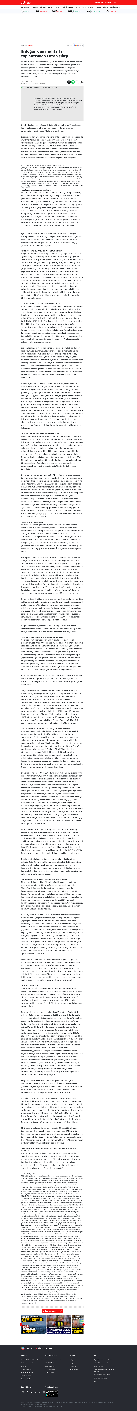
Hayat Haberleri (26, 1376)
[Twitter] (31, 1392)
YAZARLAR (34, 7)
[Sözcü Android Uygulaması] (51, 1395)
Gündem (30, 45)
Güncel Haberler (51, 1355)
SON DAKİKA (25, 7)
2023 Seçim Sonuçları (27, 1363)
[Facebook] (27, 1392)
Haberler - (24, 45)
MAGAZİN (91, 7)
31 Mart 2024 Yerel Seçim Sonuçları (32, 1360)
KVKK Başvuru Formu (100, 1378)
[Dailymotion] (40, 1392)
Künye (72, 1363)
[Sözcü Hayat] (39, 1348)
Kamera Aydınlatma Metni (102, 1375)
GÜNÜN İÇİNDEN (68, 7)
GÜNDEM (43, 7)
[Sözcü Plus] (48, 1348)
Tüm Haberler (49, 1372)
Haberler (24, 1355)
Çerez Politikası (98, 1366)
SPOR (77, 7)
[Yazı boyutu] (82, 82)
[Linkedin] (44, 1392)
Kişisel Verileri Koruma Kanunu (103, 1360)
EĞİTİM (105, 7)
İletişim (72, 1360)
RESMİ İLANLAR (115, 7)
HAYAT (84, 7)
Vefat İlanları (74, 1369)
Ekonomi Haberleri (27, 1372)
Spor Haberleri (50, 1366)
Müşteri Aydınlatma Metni (102, 1363)
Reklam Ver (73, 1366)
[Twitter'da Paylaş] (69, 82)
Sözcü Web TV (49, 1363)
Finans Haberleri (26, 1369)
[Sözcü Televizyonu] (23, 1348)
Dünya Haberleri (26, 1379)
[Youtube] (35, 1392)
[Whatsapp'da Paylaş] (73, 82)
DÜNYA (58, 7)
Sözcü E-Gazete (50, 1369)
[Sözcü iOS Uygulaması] (51, 1392)
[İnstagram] (23, 1392)
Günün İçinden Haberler (53, 1360)
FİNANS (98, 7)
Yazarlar (23, 1366)
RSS (95, 1381)
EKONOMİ (51, 7)
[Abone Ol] (78, 45)
